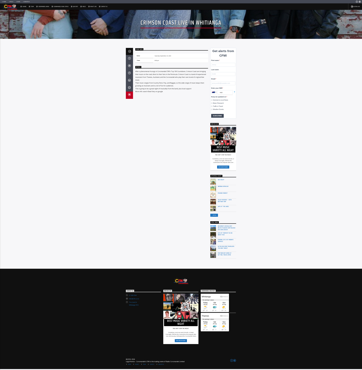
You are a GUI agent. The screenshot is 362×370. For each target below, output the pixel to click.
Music (11, 2)
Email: (213, 79)
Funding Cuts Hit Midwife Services (226, 240)
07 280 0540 (133, 295)
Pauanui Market (223, 193)
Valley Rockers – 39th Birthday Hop (225, 200)
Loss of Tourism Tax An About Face (225, 234)
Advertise (27, 2)
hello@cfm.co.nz (134, 299)
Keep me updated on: (219, 97)
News (18, 2)
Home (4, 2)
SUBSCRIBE (217, 116)
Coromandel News (43, 6)
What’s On (93, 6)
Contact (152, 364)
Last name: (215, 69)
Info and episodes (223, 167)
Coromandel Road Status (61, 6)
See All (215, 215)
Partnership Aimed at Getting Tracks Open (225, 254)
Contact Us (104, 6)
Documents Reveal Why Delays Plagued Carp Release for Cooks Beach (226, 228)
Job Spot (75, 6)
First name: (215, 60)
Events (137, 364)
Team (32, 6)
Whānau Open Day (223, 186)
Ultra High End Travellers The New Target (226, 247)
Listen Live (356, 6)
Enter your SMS (216, 88)
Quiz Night (221, 180)
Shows (24, 6)
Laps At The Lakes (223, 206)
